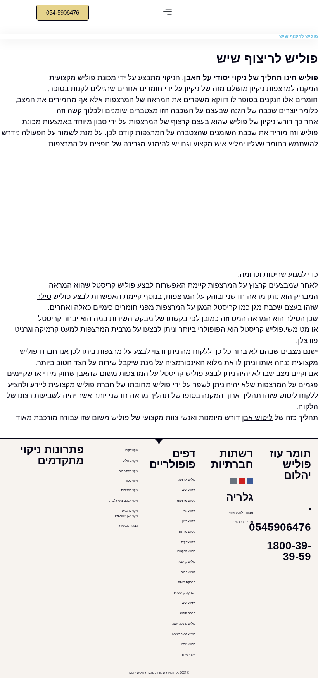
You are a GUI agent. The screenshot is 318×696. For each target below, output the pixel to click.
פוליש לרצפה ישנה (183, 624)
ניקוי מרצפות (129, 490)
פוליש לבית (187, 572)
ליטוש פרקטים (186, 551)
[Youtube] (241, 481)
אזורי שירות (188, 655)
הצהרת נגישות (128, 526)
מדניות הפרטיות (242, 522)
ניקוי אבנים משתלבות (123, 500)
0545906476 (280, 527)
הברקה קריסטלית (183, 593)
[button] (167, 12)
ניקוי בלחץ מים (128, 471)
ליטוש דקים (187, 542)
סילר (44, 296)
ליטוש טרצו (188, 644)
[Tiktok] (233, 481)
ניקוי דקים (131, 450)
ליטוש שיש (188, 490)
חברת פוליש (187, 613)
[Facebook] (250, 481)
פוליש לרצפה (186, 480)
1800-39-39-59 (289, 551)
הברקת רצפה (186, 582)
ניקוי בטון (132, 480)
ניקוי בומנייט (130, 511)
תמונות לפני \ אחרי (241, 512)
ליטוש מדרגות (186, 531)
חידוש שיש (188, 603)
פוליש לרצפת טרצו (183, 634)
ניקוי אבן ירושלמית (126, 516)
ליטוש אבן (257, 417)
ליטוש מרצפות (186, 500)
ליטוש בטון (188, 521)
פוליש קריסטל (186, 562)
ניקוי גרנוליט (130, 461)
